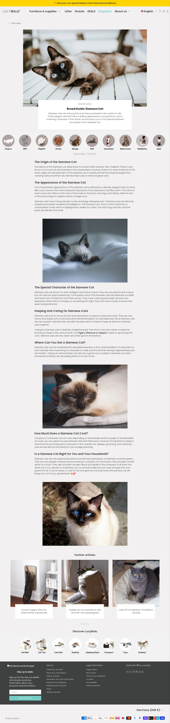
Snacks (79, 11)
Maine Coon (125, 149)
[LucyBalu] (11, 11)
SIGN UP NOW (25, 698)
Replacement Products (56, 685)
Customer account (54, 669)
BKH (25, 149)
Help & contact (52, 676)
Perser (58, 149)
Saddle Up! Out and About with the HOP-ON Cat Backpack (85, 611)
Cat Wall (25, 652)
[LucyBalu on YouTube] (142, 672)
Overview (15, 23)
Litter (68, 11)
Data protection (93, 685)
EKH (92, 149)
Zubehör (142, 652)
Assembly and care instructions (60, 679)
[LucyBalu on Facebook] (130, 672)
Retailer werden (53, 692)
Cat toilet (58, 652)
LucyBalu (15, 718)
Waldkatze (142, 149)
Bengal (75, 149)
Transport (108, 652)
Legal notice (91, 669)
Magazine (105, 11)
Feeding (75, 652)
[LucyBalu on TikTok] (139, 672)
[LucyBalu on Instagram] (133, 672)
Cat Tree (42, 652)
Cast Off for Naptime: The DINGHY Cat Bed (136, 611)
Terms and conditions (95, 676)
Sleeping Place (92, 652)
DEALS (91, 11)
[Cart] (167, 11)
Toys (125, 652)
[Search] (160, 11)
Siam (159, 149)
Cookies (89, 679)
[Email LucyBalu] (127, 672)
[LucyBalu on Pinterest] (136, 672)
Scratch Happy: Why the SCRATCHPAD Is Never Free (34, 611)
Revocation (91, 673)
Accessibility (91, 682)
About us (121, 11)
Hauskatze (109, 149)
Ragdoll (41, 149)
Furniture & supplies (43, 11)
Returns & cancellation (56, 673)
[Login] (164, 11)
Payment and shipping (56, 682)
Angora (8, 149)
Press (48, 689)
